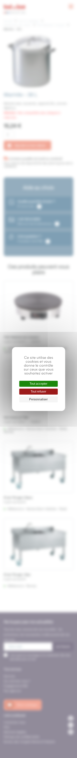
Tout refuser (38, 391)
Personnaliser (38, 399)
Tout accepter (38, 383)
